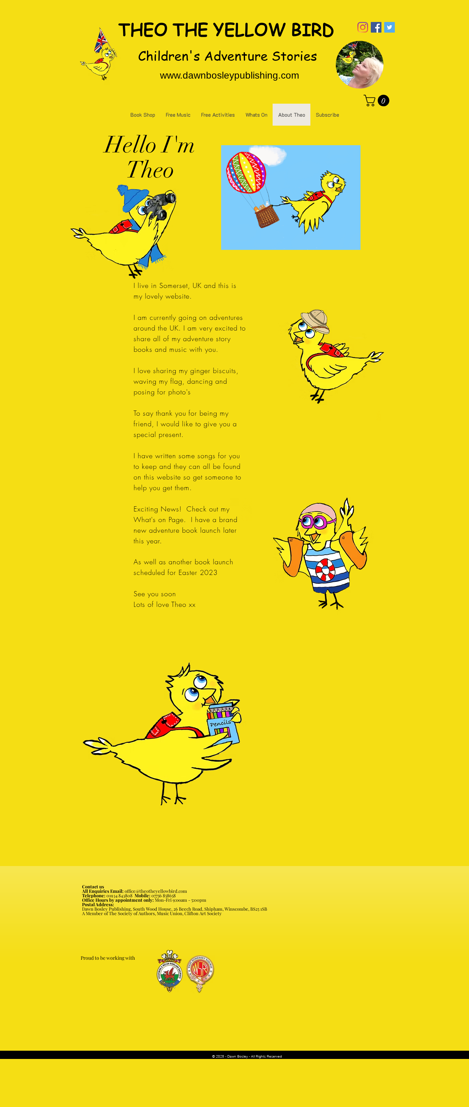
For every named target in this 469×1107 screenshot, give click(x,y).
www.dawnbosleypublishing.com (229, 75)
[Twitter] (389, 27)
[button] (378, 100)
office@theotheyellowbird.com (156, 891)
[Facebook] (376, 27)
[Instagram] (362, 27)
